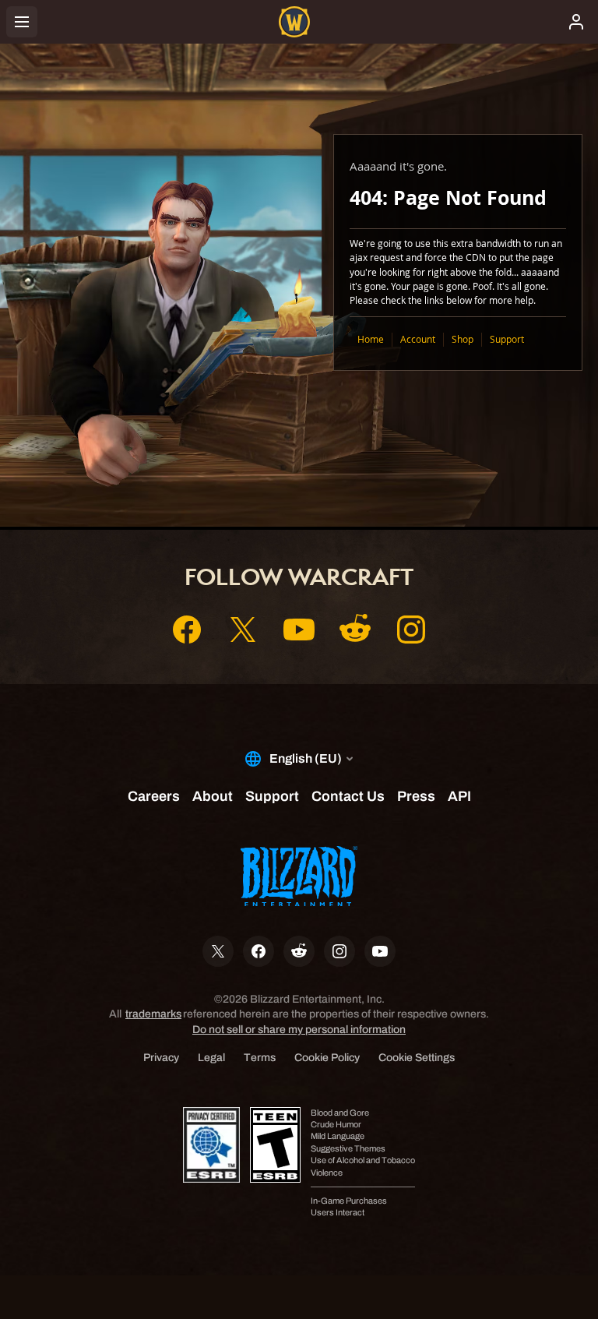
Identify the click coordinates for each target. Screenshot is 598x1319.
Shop (462, 339)
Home (370, 339)
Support (507, 339)
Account (417, 339)
